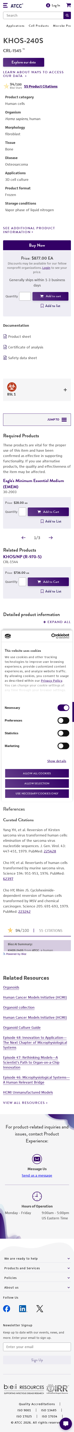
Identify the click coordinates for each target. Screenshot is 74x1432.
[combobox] (33, 15)
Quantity (12, 296)
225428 (50, 851)
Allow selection (37, 783)
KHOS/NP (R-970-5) (22, 556)
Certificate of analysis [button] (25, 347)
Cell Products (39, 26)
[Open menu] (5, 6)
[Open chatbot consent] (66, 1424)
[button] (67, 15)
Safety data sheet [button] (22, 358)
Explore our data (24, 62)
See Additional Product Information (29, 230)
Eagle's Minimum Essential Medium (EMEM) (33, 483)
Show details (56, 761)
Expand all (59, 622)
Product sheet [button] (19, 336)
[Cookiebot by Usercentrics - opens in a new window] (52, 636)
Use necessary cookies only (37, 793)
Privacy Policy (51, 680)
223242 (24, 911)
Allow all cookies (37, 773)
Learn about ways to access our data (33, 74)
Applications (15, 26)
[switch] (63, 720)
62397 (8, 878)
